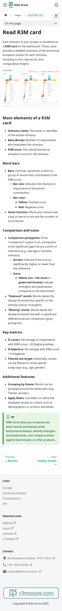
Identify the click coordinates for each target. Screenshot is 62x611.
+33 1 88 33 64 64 (17, 565)
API (5, 504)
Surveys (7, 488)
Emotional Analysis (14, 493)
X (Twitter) (9, 539)
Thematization (12, 498)
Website (8, 523)
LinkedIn (8, 533)
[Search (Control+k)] (56, 5)
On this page (13, 23)
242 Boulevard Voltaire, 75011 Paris (29, 558)
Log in (6, 528)
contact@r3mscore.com (22, 571)
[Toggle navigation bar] (5, 4)
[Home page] (6, 15)
